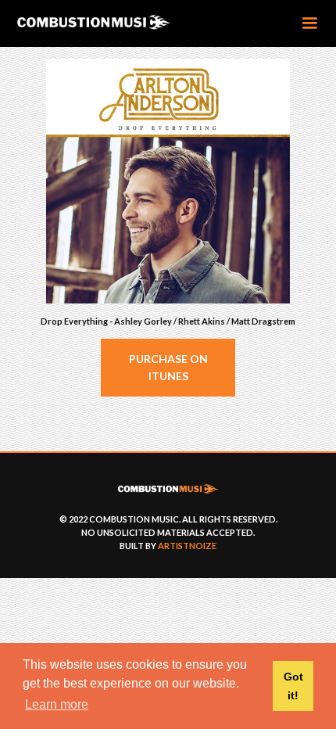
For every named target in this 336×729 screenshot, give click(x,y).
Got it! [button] (293, 686)
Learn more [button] (56, 704)
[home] (118, 22)
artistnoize (187, 545)
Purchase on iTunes (168, 367)
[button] (309, 23)
